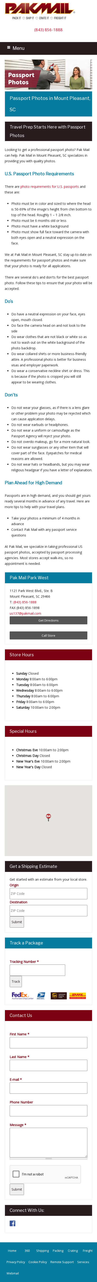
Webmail (13, 1273)
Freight (88, 1251)
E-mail (16, 1079)
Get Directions (48, 620)
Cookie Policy (37, 1262)
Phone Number (21, 1102)
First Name (19, 1034)
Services (83, 1262)
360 (27, 1251)
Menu (18, 47)
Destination (18, 902)
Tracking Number (24, 961)
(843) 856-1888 (48, 29)
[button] (48, 818)
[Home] (41, 19)
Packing (58, 1251)
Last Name (19, 1057)
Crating (73, 1251)
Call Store (48, 635)
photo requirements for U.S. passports (49, 186)
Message (18, 1125)
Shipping (42, 1251)
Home (12, 1251)
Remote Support (62, 1262)
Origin (14, 885)
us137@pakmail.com (25, 613)
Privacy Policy (16, 1262)
